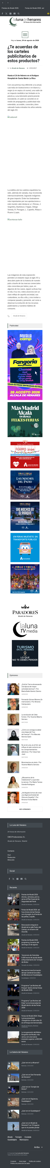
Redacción (11, 857)
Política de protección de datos (20, 1163)
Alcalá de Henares (18, 68)
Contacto (13, 1161)
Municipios (24, 1140)
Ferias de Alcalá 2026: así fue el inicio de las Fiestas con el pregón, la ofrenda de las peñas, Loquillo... (35, 8)
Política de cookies (35, 1161)
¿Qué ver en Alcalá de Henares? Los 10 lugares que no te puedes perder (30, 1125)
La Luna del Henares (22, 1153)
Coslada (28, 1137)
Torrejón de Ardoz (27, 965)
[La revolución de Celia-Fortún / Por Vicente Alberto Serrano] (13, 719)
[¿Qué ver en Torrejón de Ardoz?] (13, 1090)
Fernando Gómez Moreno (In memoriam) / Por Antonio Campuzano (32, 702)
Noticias (35, 1026)
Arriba (37, 1147)
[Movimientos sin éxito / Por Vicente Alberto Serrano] (13, 767)
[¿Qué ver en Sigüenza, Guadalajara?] (13, 1102)
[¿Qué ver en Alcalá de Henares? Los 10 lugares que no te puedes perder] (13, 1126)
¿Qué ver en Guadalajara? (31, 1111)
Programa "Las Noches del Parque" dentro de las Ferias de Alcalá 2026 (32, 988)
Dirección (11, 860)
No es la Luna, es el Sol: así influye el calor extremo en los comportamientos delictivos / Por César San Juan (31, 749)
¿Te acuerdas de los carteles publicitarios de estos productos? (24, 53)
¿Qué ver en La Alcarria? (30, 1063)
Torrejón (18, 1137)
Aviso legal (22, 1161)
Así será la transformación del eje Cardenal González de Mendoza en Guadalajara (32, 972)
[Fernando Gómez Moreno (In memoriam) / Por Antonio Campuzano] (13, 704)
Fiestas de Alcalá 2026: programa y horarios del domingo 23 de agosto (30, 942)
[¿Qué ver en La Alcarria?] (13, 1066)
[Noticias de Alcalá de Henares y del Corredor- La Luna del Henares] (25, 24)
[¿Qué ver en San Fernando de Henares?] (13, 1078)
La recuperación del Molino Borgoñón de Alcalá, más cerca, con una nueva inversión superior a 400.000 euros (32, 1036)
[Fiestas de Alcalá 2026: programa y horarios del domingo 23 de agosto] (13, 945)
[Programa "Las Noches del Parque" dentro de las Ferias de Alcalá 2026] (13, 990)
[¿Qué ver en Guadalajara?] (13, 1114)
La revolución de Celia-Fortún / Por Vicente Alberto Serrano (32, 717)
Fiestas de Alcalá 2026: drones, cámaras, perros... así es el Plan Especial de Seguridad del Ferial (11, 8)
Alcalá (10, 1137)
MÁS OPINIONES (25, 809)
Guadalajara (25, 978)
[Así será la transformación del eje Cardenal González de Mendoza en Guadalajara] (13, 975)
